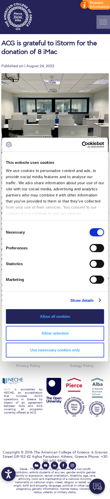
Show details (82, 300)
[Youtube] (45, 465)
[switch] (97, 248)
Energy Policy (82, 366)
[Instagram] (72, 465)
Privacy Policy (28, 366)
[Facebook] (63, 465)
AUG (7, 389)
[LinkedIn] (54, 465)
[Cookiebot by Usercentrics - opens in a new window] (81, 144)
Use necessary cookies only (55, 350)
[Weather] (36, 465)
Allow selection (55, 333)
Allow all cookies (55, 316)
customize (94, 5)
